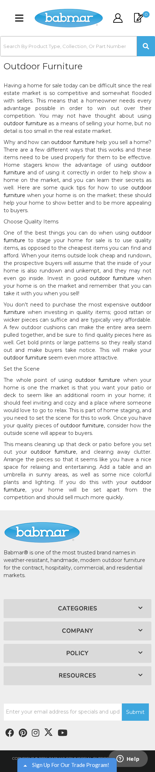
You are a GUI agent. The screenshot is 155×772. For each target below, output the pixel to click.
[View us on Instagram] (35, 733)
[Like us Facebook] (9, 733)
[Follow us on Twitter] (48, 732)
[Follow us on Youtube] (62, 733)
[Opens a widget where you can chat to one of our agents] (128, 759)
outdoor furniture (25, 123)
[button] (77, 46)
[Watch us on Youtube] (23, 733)
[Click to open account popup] (117, 18)
